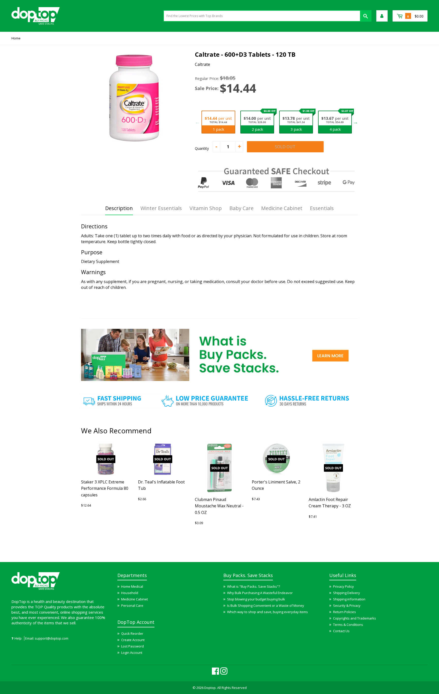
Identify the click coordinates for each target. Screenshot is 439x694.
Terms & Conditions (348, 624)
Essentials (322, 208)
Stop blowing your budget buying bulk (256, 599)
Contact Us (341, 631)
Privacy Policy (343, 586)
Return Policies (344, 612)
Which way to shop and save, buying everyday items (267, 612)
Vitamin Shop (206, 208)
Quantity (202, 148)
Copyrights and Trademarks (354, 618)
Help (18, 638)
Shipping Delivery (346, 592)
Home (16, 38)
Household (129, 592)
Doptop (210, 687)
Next (355, 122)
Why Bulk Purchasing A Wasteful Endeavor (260, 592)
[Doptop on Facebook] (215, 673)
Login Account (131, 652)
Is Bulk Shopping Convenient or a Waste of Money (265, 605)
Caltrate (202, 64)
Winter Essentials (161, 208)
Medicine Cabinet (281, 208)
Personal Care (132, 605)
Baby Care (241, 208)
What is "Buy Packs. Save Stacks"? (253, 586)
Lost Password (132, 646)
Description (119, 208)
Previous (197, 122)
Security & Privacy (346, 605)
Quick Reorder (132, 633)
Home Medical (132, 586)
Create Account (133, 640)
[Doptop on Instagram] (224, 673)
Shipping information (349, 599)
